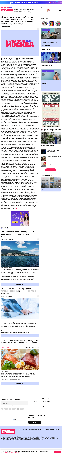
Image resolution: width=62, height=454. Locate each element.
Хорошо (57, 452)
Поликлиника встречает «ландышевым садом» (47, 146)
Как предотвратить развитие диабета (51, 74)
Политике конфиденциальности (11, 452)
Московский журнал (30, 7)
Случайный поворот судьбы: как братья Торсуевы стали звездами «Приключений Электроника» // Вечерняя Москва (44, 23)
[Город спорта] (48, 10)
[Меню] (60, 10)
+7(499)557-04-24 (8, 439)
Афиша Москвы (26, 11)
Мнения (35, 404)
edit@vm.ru (21, 439)
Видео (24, 9)
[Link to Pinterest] (23, 409)
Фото (20, 9)
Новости (16, 9)
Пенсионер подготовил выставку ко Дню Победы (52, 163)
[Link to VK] (5, 409)
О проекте (50, 170)
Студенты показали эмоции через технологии (53, 151)
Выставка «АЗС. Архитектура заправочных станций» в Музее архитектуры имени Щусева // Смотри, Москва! (51, 23)
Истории (44, 18)
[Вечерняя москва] (8, 431)
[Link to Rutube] (21, 409)
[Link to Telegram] (15, 409)
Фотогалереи (37, 406)
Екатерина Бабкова (5, 26)
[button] (59, 23)
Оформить (34, 422)
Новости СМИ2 (4, 229)
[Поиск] (53, 10)
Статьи (35, 401)
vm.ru (17, 438)
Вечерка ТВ (17, 7)
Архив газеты (46, 401)
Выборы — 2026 (32, 13)
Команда (57, 429)
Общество (11, 239)
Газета (22, 7)
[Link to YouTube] (13, 409)
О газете (20, 429)
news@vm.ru (40, 439)
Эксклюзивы (46, 30)
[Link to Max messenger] (2, 409)
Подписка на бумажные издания (35, 429)
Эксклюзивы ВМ (18, 11)
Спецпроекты (30, 9)
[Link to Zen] (10, 409)
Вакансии (52, 429)
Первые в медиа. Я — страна (21, 13)
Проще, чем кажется (48, 71)
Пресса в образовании (41, 7)
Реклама (25, 429)
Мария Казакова (5, 293)
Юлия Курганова (5, 236)
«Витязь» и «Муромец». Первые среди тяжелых (54, 157)
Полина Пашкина (5, 345)
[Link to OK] (7, 409)
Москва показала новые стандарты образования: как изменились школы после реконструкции (51, 33)
